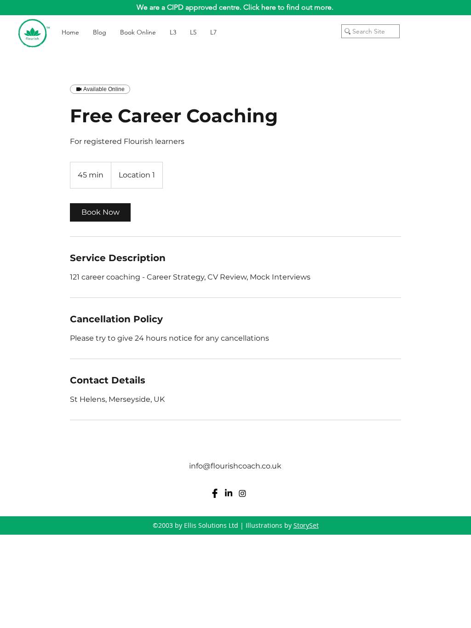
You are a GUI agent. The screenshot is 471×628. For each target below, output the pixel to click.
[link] (100, 212)
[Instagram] (242, 493)
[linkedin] (228, 493)
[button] (451, 27)
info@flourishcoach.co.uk (235, 466)
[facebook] (214, 493)
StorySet (306, 525)
